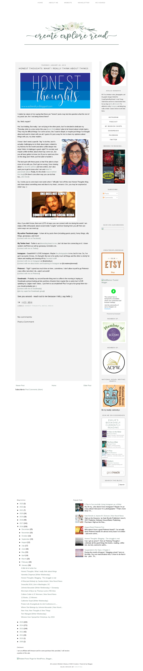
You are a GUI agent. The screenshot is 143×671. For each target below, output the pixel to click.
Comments (108, 198)
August (24, 542)
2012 (22, 632)
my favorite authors (29, 167)
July (23, 546)
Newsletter (83, 2)
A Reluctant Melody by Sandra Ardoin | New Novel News (41, 581)
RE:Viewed (100, 2)
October (25, 536)
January (25, 565)
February (25, 562)
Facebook (113, 135)
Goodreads (113, 131)
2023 (22, 504)
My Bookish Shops (113, 126)
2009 (22, 642)
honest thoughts (33, 306)
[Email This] (23, 302)
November (26, 533)
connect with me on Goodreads (29, 289)
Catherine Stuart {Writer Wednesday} (34, 601)
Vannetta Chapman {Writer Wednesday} (35, 575)
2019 (22, 517)
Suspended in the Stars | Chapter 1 (97, 550)
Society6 (117, 104)
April (23, 555)
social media (47, 306)
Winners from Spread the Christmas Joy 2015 (38, 617)
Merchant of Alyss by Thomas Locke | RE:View (38, 591)
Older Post (87, 385)
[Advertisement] (53, 377)
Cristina (78, 667)
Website (68, 2)
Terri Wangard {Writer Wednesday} (33, 614)
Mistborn (110, 461)
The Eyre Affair (112, 442)
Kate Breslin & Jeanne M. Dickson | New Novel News (104, 516)
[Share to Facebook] (29, 302)
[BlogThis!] (25, 302)
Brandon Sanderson (114, 463)
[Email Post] (19, 302)
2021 (22, 510)
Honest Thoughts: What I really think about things (39, 571)
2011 (21, 635)
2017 (22, 523)
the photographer (62, 253)
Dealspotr (117, 314)
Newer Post (20, 385)
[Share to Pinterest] (31, 302)
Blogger (90, 664)
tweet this (51, 129)
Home (40, 2)
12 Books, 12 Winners (29, 597)
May (23, 552)
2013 (22, 628)
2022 (22, 507)
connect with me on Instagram (29, 261)
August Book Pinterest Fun (94, 527)
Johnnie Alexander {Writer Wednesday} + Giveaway (40, 588)
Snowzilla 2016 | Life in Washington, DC (35, 584)
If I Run (109, 451)
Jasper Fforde (112, 444)
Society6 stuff (51, 258)
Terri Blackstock (113, 452)
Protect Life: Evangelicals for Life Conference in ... (39, 604)
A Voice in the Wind (114, 432)
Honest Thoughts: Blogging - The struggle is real (38, 578)
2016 (22, 526)
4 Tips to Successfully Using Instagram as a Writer (103, 504)
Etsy (112, 104)
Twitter (113, 139)
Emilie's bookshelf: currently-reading (113, 424)
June (24, 549)
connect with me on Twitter (28, 248)
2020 (22, 513)
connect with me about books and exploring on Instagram (39, 263)
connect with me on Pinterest (28, 273)
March (24, 559)
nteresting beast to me (48, 243)
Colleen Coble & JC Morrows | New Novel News (38, 594)
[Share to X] (27, 302)
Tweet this (53, 219)
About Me (53, 2)
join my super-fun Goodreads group (31, 291)
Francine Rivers (113, 433)
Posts (106, 193)
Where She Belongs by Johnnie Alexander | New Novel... (41, 607)
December (26, 529)
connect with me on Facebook (29, 238)
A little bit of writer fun (28, 568)
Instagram (114, 106)
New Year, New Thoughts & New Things (35, 610)
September (26, 539)
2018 (22, 520)
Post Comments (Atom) (34, 389)
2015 (22, 622)
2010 (22, 638)
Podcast (113, 122)
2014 (22, 625)
